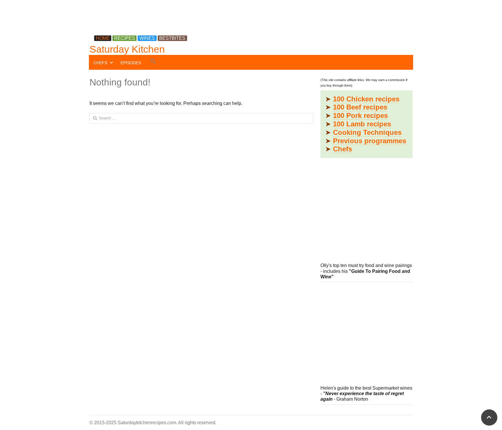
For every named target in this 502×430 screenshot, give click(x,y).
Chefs (342, 149)
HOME (103, 38)
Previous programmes (369, 141)
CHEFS (100, 62)
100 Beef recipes (360, 107)
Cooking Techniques (367, 132)
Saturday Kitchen (127, 49)
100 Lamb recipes (362, 124)
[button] (153, 62)
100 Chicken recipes (366, 99)
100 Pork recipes (360, 115)
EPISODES (131, 62)
